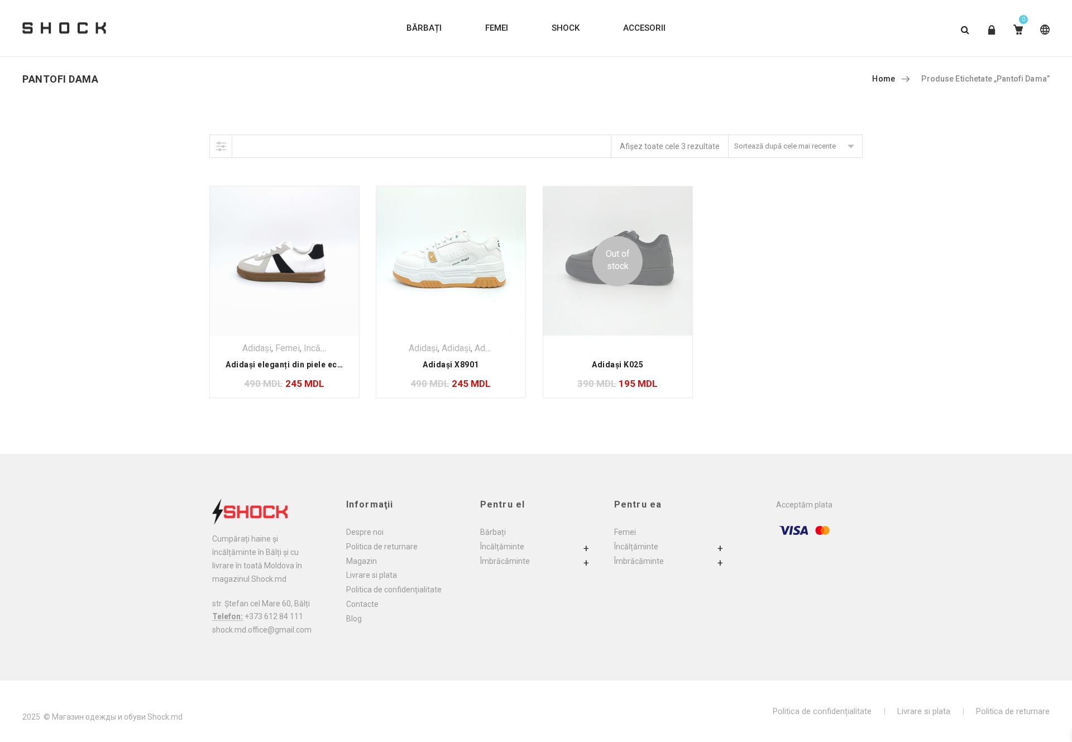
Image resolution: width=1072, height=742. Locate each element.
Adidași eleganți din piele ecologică (296, 364)
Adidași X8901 (451, 364)
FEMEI (496, 28)
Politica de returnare (382, 546)
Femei (287, 348)
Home (883, 78)
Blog (354, 618)
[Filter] (221, 146)
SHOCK (566, 28)
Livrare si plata (371, 575)
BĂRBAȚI (424, 28)
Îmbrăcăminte (505, 561)
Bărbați (493, 532)
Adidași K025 (617, 364)
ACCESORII (644, 28)
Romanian (1043, 38)
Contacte (362, 604)
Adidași (256, 348)
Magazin (361, 561)
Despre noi (365, 532)
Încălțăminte (502, 546)
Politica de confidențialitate (394, 589)
